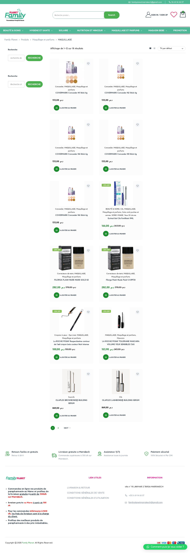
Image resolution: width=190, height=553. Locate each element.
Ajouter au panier (68, 108)
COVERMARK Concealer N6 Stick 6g (71, 215)
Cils (121, 209)
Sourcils (71, 397)
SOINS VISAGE (117, 215)
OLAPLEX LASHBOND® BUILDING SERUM (120, 400)
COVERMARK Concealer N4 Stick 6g (71, 154)
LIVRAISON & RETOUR (78, 487)
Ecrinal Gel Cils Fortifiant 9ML (121, 218)
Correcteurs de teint (65, 273)
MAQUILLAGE (69, 86)
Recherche (12, 49)
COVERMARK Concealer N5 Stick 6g (121, 154)
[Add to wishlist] (88, 63)
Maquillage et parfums (112, 212)
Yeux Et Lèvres (130, 215)
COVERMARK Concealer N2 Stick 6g (121, 93)
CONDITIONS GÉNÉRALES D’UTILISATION (88, 498)
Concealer (59, 86)
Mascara (120, 338)
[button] (165, 547)
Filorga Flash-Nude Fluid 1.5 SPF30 (120, 280)
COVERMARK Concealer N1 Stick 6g (71, 93)
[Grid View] (150, 48)
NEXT (66, 428)
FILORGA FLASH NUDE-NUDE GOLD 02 (71, 280)
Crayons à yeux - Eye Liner (65, 335)
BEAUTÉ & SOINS (112, 209)
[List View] (154, 48)
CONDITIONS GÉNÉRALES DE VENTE (85, 492)
